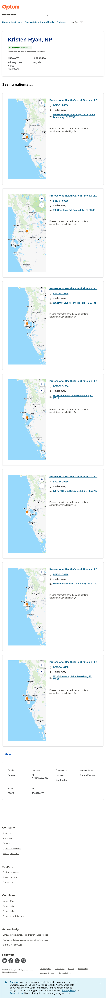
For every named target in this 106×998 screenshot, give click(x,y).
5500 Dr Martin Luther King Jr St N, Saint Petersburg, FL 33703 (74, 116)
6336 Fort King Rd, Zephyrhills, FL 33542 (74, 210)
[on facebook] (10, 960)
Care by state (31, 22)
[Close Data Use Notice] (100, 982)
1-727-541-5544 (60, 293)
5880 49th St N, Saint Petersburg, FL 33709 (75, 584)
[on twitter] (17, 960)
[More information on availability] (75, 131)
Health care (16, 22)
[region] (27, 139)
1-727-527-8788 (60, 574)
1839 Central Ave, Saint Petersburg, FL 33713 (73, 397)
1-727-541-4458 (60, 667)
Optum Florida (9, 15)
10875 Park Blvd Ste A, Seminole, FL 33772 (75, 491)
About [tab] (8, 754)
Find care (61, 22)
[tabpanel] (53, 781)
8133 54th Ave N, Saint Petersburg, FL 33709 (72, 677)
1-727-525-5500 (60, 105)
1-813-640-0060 (60, 201)
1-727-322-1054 (60, 386)
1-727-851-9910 (60, 482)
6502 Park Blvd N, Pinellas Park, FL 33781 (74, 303)
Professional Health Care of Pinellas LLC (73, 100)
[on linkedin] (4, 960)
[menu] (102, 7)
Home (5, 22)
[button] (27, 137)
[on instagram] (23, 960)
